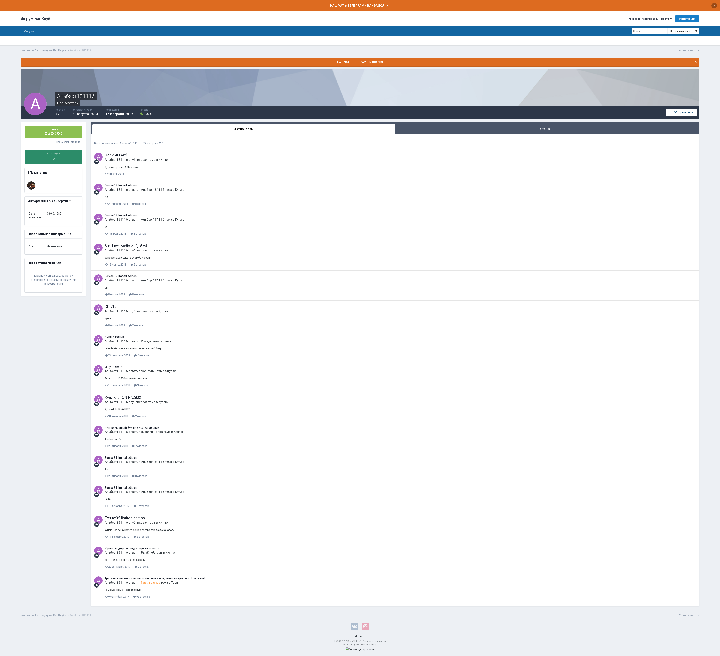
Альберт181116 (129, 143)
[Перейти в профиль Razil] (31, 185)
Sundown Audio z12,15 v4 (126, 246)
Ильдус (146, 341)
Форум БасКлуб (35, 18)
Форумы (29, 31)
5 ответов (139, 264)
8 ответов (141, 203)
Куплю (163, 159)
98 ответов (143, 596)
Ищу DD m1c (113, 367)
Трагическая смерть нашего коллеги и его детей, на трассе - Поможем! (155, 578)
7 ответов (143, 355)
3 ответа (142, 385)
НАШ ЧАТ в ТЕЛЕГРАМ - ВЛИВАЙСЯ (357, 5)
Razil (97, 143)
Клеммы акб (116, 155)
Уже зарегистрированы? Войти (649, 18)
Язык (359, 636)
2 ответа (137, 325)
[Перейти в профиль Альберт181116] (98, 157)
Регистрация (687, 18)
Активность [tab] (243, 129)
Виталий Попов (152, 432)
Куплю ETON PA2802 (123, 397)
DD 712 (111, 306)
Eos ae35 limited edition (120, 185)
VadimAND (148, 371)
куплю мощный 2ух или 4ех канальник (132, 427)
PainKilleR (148, 552)
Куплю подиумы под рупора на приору (132, 548)
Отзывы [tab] (546, 129)
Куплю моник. (114, 337)
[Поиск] (696, 31)
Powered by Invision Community (360, 644)
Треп (174, 582)
